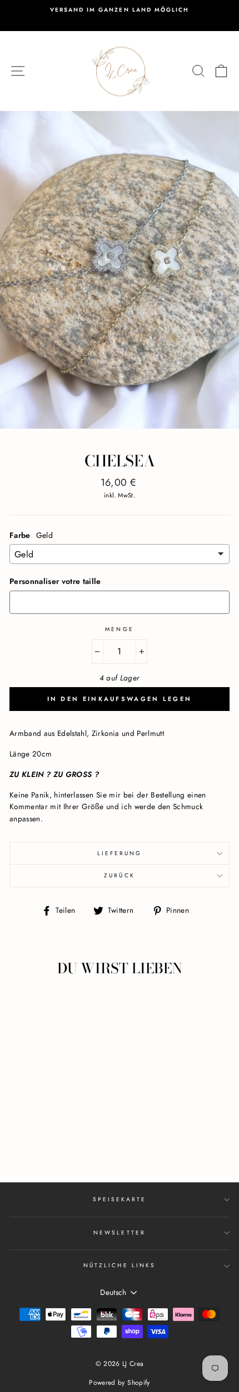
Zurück (119, 875)
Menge (119, 629)
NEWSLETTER (119, 1232)
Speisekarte (120, 1199)
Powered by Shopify (119, 1383)
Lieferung (119, 853)
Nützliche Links (119, 1265)
